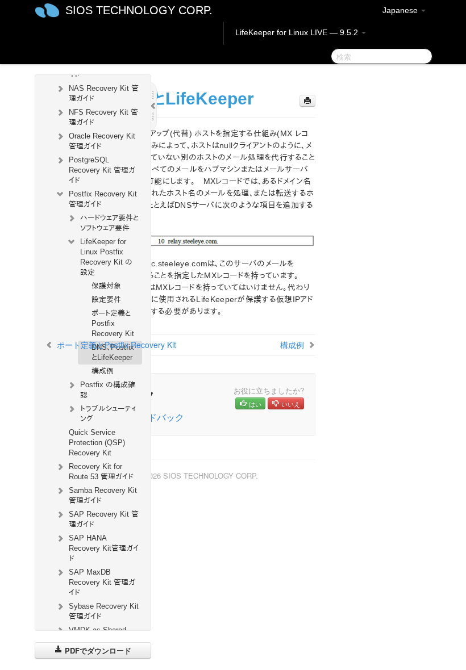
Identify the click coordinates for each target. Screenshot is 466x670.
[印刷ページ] (307, 101)
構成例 (102, 371)
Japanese (401, 10)
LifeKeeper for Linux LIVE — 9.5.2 (297, 32)
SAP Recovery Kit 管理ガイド (104, 519)
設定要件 (106, 299)
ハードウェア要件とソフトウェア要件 (109, 222)
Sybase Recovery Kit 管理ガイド (104, 611)
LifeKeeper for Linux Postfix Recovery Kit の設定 (106, 257)
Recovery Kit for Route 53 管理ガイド (101, 471)
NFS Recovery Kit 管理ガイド (103, 117)
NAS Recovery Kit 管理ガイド (104, 93)
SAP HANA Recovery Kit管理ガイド (104, 548)
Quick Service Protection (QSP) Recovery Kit (97, 442)
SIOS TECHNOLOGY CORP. (139, 10)
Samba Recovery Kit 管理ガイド (103, 495)
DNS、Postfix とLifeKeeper (112, 352)
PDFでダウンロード (97, 650)
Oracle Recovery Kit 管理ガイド (102, 141)
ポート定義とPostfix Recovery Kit (112, 323)
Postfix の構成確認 (107, 389)
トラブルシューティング (108, 413)
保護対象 (106, 286)
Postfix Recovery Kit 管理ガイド (103, 199)
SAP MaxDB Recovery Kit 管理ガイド (102, 582)
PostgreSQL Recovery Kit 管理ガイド (102, 170)
